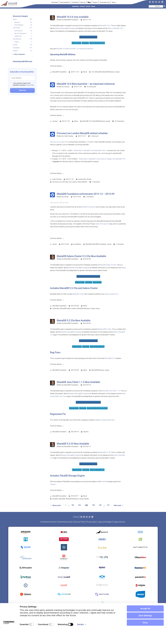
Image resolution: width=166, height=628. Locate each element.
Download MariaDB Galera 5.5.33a (88, 276)
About (114, 2)
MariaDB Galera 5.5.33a (108, 265)
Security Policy (79, 522)
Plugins (23, 42)
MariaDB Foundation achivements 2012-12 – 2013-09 (85, 193)
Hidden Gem (23, 36)
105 (72, 505)
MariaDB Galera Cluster (68, 308)
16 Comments (91, 87)
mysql (117, 72)
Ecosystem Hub (105, 2)
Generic (22, 51)
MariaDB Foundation (71, 20)
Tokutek (52, 484)
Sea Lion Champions (23, 33)
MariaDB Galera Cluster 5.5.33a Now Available (81, 256)
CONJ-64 (110, 420)
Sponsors (23, 22)
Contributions (23, 31)
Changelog (72, 28)
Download (54, 2)
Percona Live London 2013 (59, 142)
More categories (20, 54)
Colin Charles (68, 136)
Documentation (65, 2)
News (22, 19)
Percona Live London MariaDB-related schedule (82, 133)
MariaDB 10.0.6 (105, 25)
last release (103, 420)
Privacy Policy (30, 85)
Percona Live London (69, 182)
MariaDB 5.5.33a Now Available (73, 320)
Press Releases (23, 25)
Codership (55, 308)
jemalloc (55, 499)
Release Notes (60, 28)
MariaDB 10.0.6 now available (72, 16)
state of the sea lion (102, 224)
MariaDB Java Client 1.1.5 (111, 391)
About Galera (97, 282)
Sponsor (83, 2)
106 (79, 505)
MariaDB (98, 72)
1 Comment (94, 136)
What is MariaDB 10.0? (115, 28)
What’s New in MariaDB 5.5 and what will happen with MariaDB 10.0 (102, 159)
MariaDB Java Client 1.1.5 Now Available (78, 382)
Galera (123, 268)
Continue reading (57, 66)
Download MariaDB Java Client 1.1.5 (88, 402)
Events (22, 45)
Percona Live (56, 182)
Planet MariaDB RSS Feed (22, 61)
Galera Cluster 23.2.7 (112, 294)
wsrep (97, 308)
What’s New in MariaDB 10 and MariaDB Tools (89, 150)
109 (100, 505)
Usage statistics (119, 522)
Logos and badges (105, 522)
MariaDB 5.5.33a (78, 294)
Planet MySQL (82, 182)
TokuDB (104, 481)
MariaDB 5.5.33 (110, 358)
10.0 (92, 72)
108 (93, 505)
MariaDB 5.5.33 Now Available (73, 443)
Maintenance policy (65, 522)
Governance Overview (48, 522)
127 (108, 505)
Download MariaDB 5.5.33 (88, 464)
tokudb (86, 499)
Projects (95, 2)
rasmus (66, 87)
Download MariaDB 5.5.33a (88, 341)
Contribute (75, 2)
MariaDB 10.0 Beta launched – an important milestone (74, 49)
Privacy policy (91, 522)
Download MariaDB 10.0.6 (88, 37)
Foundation (22, 48)
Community (22, 28)
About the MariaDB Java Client (97, 408)
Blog (89, 2)
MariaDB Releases (108, 72)
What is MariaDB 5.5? (97, 346)
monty (66, 197)
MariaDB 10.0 (87, 121)
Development (22, 39)
